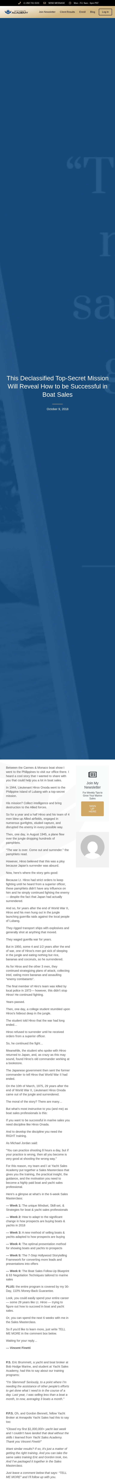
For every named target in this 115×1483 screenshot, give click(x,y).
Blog (92, 12)
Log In (105, 12)
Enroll (82, 12)
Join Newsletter (47, 12)
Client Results (67, 12)
